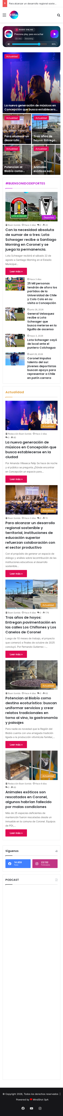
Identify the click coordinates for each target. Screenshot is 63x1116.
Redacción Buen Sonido (19, 433)
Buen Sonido (14, 225)
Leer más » (16, 271)
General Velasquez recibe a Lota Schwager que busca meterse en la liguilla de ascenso (42, 321)
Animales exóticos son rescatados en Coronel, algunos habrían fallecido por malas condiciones (28, 799)
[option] (31, 113)
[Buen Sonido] (14, 15)
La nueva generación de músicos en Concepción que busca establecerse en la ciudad (30, 109)
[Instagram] (40, 1108)
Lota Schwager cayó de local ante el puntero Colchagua (42, 344)
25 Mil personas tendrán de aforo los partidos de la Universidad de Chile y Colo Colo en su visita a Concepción (42, 293)
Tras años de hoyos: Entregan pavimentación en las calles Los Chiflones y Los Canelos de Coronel (30, 625)
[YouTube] (31, 1108)
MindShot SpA (40, 1099)
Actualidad (12, 56)
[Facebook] (23, 1108)
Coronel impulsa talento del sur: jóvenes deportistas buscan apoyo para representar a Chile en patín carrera (41, 368)
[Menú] (4, 16)
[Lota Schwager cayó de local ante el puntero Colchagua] (15, 340)
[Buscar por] (58, 16)
